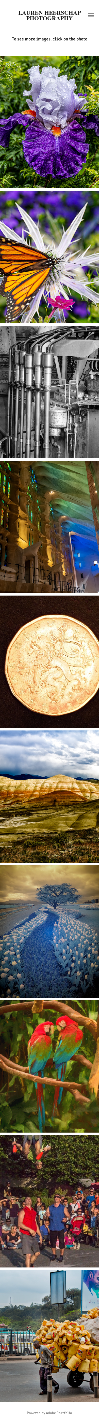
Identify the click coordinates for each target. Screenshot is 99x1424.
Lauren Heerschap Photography (50, 15)
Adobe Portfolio (59, 1412)
